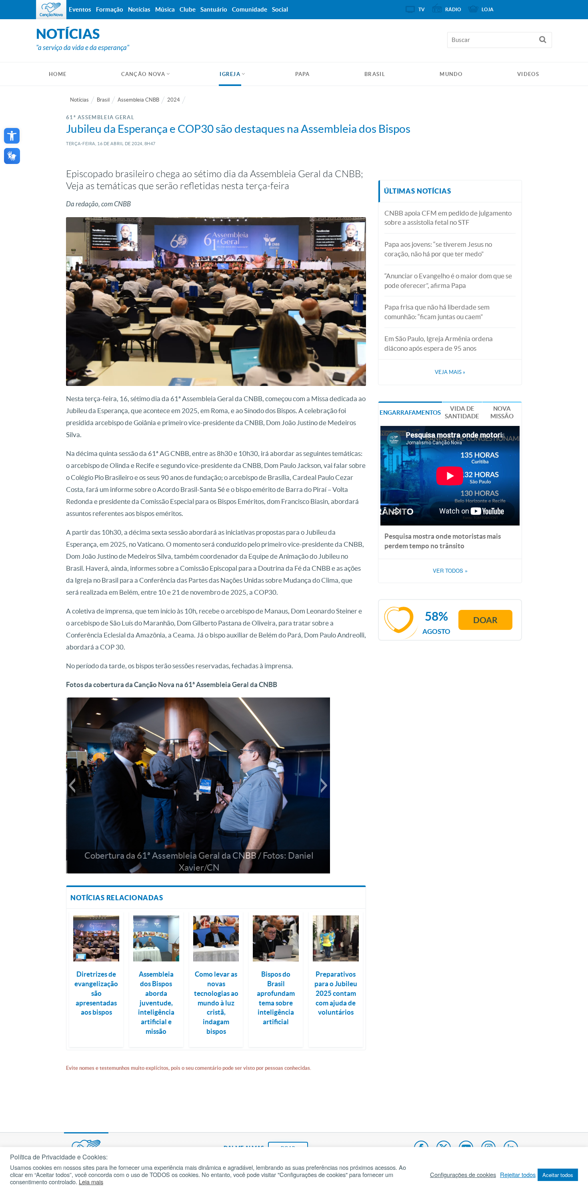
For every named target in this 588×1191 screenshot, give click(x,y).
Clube (188, 9)
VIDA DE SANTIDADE (462, 412)
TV (421, 9)
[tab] (410, 412)
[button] (12, 136)
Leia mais (91, 1181)
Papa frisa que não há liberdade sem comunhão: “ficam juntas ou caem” (437, 311)
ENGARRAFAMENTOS (410, 412)
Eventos (80, 9)
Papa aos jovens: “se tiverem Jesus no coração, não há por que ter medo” (438, 249)
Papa (302, 74)
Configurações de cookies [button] (463, 1174)
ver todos (450, 570)
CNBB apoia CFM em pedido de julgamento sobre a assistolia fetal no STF (448, 217)
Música (165, 9)
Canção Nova (143, 74)
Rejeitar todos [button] (518, 1174)
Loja (488, 9)
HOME (57, 74)
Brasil (374, 74)
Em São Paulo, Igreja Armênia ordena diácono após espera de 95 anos (438, 343)
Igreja (230, 74)
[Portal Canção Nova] (51, 9)
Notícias (79, 100)
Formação (109, 9)
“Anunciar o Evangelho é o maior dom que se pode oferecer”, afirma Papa (448, 280)
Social (280, 9)
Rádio (453, 9)
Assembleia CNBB (138, 100)
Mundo (451, 74)
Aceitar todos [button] (557, 1175)
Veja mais (450, 372)
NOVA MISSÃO (502, 412)
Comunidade (249, 9)
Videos (528, 74)
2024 (173, 100)
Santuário (213, 9)
